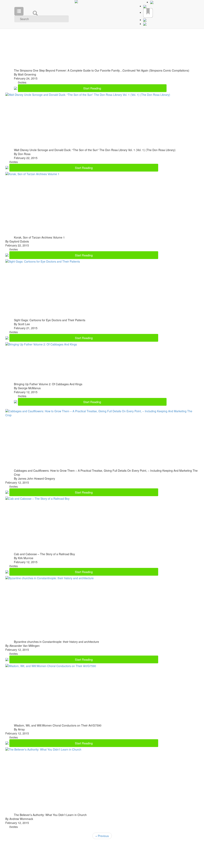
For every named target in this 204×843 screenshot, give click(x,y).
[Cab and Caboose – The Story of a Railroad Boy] (37, 498)
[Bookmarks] (148, 12)
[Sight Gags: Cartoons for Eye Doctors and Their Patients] (42, 261)
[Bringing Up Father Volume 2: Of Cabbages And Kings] (41, 344)
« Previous (102, 836)
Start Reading (92, 88)
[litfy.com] (102, 1)
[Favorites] (151, 2)
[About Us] (144, 6)
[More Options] (144, 25)
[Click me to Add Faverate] (16, 88)
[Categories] (19, 11)
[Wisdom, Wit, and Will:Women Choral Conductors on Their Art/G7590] (50, 665)
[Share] (144, 20)
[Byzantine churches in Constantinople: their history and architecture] (49, 578)
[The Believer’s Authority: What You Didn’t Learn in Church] (43, 749)
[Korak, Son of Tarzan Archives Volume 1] (32, 174)
